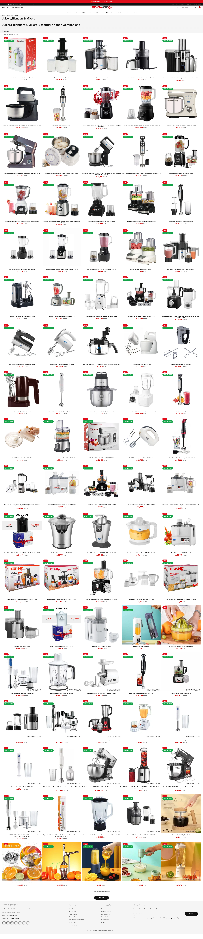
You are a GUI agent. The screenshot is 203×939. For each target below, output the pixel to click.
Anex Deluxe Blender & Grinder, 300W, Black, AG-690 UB (101, 221)
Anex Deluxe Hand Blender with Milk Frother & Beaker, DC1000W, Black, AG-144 (141, 173)
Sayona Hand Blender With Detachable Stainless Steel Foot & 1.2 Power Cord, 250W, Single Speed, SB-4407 (61, 835)
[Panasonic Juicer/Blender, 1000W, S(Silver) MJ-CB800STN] (141, 813)
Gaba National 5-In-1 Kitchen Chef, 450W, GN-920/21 (141, 599)
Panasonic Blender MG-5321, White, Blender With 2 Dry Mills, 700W (141, 411)
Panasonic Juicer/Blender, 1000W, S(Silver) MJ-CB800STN (141, 834)
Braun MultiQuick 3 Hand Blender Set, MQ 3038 (22, 693)
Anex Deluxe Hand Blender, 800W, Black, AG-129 (181, 221)
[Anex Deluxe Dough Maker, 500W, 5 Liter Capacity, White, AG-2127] (61, 151)
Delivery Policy (73, 917)
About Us (71, 909)
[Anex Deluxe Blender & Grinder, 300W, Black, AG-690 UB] (101, 199)
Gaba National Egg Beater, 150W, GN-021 (22, 411)
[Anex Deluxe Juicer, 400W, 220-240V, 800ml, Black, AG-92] (101, 55)
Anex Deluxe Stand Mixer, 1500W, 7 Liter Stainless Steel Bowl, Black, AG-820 (22, 173)
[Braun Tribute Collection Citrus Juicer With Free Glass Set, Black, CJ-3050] (22, 531)
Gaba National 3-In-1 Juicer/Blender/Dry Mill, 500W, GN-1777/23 (181, 599)
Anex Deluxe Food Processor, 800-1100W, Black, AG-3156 (141, 316)
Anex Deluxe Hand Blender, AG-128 (181, 411)
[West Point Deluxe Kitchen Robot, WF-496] (181, 671)
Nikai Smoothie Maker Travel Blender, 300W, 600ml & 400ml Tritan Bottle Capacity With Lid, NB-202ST (141, 787)
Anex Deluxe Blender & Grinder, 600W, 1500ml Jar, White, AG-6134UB (22, 221)
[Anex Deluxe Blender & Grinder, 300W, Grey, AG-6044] (22, 247)
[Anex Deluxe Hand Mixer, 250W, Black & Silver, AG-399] (22, 342)
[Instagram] (8, 923)
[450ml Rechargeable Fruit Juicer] (141, 625)
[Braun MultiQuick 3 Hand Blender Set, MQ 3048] (61, 671)
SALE (102, 925)
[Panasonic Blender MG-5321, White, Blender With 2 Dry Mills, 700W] (141, 389)
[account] (195, 7)
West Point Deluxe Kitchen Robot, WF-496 (181, 693)
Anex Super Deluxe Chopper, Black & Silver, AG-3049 (62, 457)
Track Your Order (180, 4)
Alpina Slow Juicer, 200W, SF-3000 (61, 77)
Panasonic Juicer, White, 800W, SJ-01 (101, 646)
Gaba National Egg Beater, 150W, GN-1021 (181, 364)
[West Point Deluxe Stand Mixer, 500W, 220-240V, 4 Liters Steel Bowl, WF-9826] (22, 103)
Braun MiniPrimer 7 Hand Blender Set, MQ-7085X (62, 740)
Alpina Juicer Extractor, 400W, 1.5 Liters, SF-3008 (22, 77)
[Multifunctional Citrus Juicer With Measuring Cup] (181, 625)
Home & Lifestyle (106, 911)
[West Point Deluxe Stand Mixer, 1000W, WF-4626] (101, 436)
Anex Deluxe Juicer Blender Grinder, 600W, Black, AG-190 (181, 269)
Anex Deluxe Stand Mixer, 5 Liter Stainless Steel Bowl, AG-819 (181, 125)
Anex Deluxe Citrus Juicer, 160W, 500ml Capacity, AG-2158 (101, 552)
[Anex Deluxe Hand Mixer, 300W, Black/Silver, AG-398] (22, 294)
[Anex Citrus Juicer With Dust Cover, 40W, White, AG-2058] (141, 531)
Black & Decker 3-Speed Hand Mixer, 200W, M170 (141, 457)
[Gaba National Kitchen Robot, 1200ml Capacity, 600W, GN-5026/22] (101, 578)
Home (3, 15)
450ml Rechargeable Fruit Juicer (141, 646)
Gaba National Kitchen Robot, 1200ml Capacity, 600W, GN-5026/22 (101, 599)
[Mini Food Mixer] (141, 861)
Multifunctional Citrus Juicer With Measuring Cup (181, 646)
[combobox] (185, 7)
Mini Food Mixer (141, 883)
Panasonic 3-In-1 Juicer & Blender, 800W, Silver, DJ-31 (22, 740)
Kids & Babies (105, 919)
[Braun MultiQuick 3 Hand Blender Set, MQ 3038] (22, 671)
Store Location (197, 4)
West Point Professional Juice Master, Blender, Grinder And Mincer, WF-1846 (101, 834)
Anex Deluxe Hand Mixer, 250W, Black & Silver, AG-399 (22, 364)
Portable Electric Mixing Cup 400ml (181, 834)
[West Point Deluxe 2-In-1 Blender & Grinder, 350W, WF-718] (141, 718)
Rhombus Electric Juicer (181, 883)
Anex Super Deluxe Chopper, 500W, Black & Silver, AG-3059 (141, 221)
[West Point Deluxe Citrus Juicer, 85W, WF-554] (61, 531)
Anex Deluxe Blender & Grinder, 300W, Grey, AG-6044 (22, 269)
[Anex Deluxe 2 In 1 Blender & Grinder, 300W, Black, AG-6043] (101, 247)
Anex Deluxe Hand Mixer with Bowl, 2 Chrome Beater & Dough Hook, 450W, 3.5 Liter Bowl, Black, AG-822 (101, 174)
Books (103, 922)
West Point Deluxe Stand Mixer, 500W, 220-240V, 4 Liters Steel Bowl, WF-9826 (22, 125)
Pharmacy (104, 909)
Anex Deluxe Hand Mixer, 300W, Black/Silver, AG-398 (22, 316)
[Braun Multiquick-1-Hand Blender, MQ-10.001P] (22, 765)
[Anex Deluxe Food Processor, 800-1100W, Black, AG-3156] (141, 294)
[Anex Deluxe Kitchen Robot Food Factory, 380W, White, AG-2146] (101, 294)
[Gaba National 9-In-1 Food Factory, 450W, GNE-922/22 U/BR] (61, 578)
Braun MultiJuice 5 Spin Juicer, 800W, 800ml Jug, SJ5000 (141, 77)
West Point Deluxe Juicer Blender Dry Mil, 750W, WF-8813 (62, 504)
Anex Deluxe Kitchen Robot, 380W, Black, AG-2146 (181, 173)
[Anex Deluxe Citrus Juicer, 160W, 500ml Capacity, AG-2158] (101, 531)
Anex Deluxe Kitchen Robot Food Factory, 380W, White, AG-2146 (101, 316)
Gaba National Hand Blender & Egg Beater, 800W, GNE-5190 (61, 411)
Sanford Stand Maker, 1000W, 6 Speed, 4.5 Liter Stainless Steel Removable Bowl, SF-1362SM (181, 787)
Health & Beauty (105, 914)
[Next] (33, 4)
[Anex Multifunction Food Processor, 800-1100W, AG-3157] (101, 483)
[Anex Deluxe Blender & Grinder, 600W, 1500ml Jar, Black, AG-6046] (61, 247)
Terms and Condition (75, 925)
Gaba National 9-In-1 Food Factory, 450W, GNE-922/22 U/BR (61, 599)
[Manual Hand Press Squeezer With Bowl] (22, 861)
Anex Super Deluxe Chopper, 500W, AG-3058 (141, 269)
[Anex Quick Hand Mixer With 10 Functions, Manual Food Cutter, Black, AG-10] (101, 342)
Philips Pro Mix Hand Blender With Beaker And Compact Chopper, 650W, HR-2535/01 (62, 787)
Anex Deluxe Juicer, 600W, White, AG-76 (181, 552)
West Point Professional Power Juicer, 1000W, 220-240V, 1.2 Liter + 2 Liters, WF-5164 (181, 77)
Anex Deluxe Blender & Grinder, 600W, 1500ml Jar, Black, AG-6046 (62, 269)
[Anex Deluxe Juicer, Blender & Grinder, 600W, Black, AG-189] (141, 483)
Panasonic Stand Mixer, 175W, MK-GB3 (141, 364)
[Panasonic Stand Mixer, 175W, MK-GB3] (141, 342)
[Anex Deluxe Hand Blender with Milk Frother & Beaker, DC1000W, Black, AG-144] (141, 151)
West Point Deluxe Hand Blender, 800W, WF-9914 (141, 693)
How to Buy (72, 911)
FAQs (172, 4)
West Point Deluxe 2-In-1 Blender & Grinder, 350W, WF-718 (141, 740)
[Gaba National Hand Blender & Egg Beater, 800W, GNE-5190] (61, 389)
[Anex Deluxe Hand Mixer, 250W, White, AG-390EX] (61, 342)
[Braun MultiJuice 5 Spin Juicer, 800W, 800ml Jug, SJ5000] (141, 55)
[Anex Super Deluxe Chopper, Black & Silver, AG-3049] (61, 436)
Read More (6, 31)
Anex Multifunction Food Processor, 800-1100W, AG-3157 (102, 504)
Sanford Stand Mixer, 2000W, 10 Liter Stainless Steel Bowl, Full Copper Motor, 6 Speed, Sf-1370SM (101, 787)
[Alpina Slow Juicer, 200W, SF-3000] (61, 55)
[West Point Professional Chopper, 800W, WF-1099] (101, 389)
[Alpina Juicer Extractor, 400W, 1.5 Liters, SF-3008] (22, 55)
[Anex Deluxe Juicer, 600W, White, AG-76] (181, 531)
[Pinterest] (24, 923)
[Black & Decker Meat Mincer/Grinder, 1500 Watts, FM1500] (101, 671)
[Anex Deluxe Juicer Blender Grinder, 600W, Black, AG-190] (181, 247)
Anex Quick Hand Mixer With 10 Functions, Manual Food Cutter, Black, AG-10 (101, 364)
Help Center (189, 4)
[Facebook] (4, 923)
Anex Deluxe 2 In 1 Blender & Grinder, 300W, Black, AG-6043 (101, 269)
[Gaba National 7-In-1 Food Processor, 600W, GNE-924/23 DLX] (22, 578)
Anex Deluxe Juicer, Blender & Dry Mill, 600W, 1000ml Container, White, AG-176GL (181, 505)
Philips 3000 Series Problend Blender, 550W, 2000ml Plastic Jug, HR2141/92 (141, 125)
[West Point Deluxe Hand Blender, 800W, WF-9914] (141, 671)
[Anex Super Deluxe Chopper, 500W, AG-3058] (141, 247)
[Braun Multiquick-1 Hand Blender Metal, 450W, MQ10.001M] (181, 718)
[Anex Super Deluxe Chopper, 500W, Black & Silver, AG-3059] (141, 199)
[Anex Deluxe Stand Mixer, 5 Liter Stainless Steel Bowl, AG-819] (181, 103)
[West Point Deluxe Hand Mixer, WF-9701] (22, 436)
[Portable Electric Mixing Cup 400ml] (181, 813)
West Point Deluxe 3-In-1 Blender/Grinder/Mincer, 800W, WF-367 (101, 740)
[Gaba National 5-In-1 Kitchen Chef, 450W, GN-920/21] (141, 578)
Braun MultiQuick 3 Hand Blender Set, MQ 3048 (61, 693)
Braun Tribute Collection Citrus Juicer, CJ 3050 (61, 646)
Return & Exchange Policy (76, 919)
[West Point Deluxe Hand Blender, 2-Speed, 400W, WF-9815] (181, 436)
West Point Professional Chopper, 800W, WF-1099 (101, 411)
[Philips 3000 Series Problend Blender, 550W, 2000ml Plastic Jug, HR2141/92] (141, 103)
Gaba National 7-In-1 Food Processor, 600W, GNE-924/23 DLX (22, 599)
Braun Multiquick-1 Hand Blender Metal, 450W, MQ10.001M (181, 740)
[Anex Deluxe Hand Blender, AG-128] (181, 389)
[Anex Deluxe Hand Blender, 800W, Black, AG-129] (181, 199)
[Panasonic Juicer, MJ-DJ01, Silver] (22, 625)
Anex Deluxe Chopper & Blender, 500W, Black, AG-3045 (61, 316)
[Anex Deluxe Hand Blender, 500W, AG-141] (61, 103)
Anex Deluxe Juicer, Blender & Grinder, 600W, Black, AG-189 (141, 504)
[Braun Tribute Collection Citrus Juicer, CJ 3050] (61, 625)
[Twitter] (12, 923)
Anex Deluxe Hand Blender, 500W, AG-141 (62, 125)
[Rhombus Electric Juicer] (181, 861)
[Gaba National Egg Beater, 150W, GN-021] (22, 389)
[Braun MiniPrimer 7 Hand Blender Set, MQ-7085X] (61, 718)
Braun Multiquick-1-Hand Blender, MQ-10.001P (22, 786)
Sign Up (191, 913)
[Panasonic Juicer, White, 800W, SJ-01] (101, 625)
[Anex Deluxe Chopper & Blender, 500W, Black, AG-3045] (61, 294)
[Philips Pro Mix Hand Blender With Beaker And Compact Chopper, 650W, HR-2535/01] (61, 765)
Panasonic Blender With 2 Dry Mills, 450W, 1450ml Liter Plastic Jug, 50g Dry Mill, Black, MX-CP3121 (101, 125)
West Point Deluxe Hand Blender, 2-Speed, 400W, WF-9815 (181, 457)
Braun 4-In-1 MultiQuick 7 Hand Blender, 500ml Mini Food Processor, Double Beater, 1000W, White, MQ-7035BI (22, 835)
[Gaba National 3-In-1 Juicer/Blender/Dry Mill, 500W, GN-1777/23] (181, 578)
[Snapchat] (28, 923)
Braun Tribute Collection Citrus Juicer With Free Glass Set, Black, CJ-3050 (22, 552)
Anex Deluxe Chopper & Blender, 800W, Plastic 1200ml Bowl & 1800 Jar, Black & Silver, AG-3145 (181, 317)
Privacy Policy (73, 922)
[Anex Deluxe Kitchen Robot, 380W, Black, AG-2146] (181, 151)
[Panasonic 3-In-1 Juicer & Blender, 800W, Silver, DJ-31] (22, 718)
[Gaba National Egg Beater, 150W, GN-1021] (181, 342)
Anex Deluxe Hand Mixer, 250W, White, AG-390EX (62, 364)
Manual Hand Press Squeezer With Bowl (22, 883)
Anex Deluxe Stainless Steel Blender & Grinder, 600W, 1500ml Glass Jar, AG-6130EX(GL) (61, 222)
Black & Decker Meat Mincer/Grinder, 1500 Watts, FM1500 (101, 693)
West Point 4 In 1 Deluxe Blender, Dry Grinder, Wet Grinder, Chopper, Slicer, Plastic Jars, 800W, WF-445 (22, 505)
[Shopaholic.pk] (102, 7)
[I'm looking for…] (179, 7)
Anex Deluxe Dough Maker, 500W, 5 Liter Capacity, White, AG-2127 (61, 173)
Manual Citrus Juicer (62, 883)
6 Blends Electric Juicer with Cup (101, 883)
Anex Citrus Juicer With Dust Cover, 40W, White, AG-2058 (141, 552)
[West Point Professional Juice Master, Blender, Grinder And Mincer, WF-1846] (101, 813)
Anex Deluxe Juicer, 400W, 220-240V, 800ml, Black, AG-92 (101, 77)
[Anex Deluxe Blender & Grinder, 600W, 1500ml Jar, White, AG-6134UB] (22, 199)
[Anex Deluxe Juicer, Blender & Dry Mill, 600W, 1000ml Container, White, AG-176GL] (181, 483)
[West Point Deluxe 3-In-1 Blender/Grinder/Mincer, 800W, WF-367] (101, 718)
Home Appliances (106, 917)
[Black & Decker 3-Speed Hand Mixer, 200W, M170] (141, 436)
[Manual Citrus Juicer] (61, 861)
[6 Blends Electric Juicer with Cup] (101, 861)
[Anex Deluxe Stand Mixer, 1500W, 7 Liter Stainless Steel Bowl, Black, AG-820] (22, 151)
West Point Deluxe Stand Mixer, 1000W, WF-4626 (101, 457)
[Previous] (3, 4)
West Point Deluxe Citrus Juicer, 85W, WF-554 (62, 552)
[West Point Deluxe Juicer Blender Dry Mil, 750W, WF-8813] (61, 483)
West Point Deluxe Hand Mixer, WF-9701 (22, 457)
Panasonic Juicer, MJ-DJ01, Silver (22, 646)
